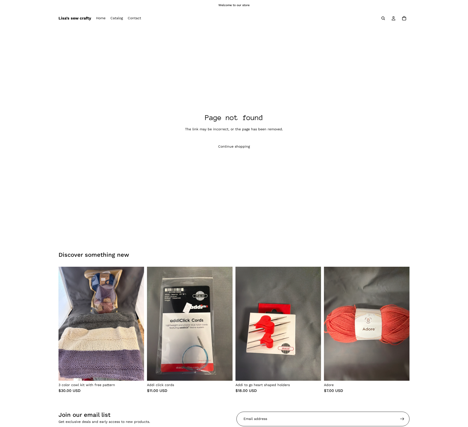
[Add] (136, 373)
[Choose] (225, 373)
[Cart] (404, 18)
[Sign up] (402, 419)
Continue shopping (234, 146)
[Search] (383, 18)
